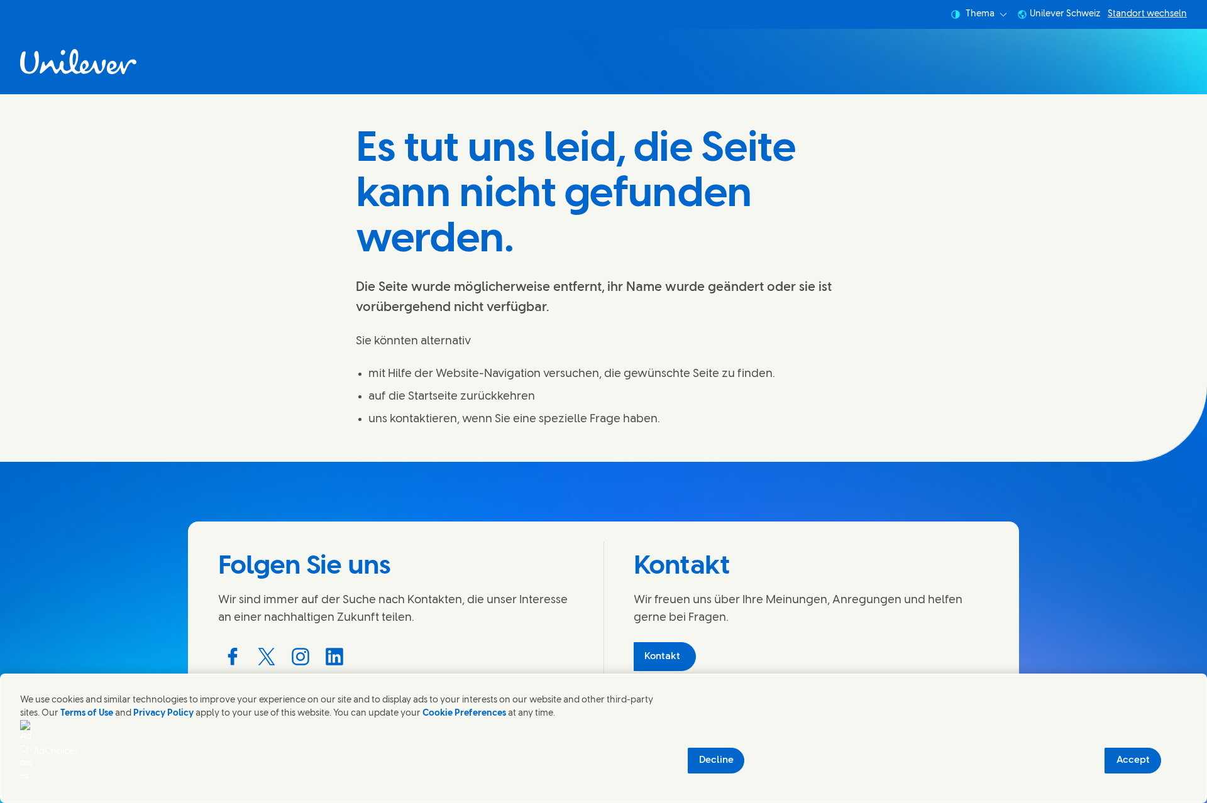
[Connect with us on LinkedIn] (334, 657)
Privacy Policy (163, 713)
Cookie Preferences (464, 713)
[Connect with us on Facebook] (233, 657)
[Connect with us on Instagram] (300, 657)
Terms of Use (86, 713)
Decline (716, 760)
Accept (1133, 760)
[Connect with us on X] (267, 657)
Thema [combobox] (980, 14)
